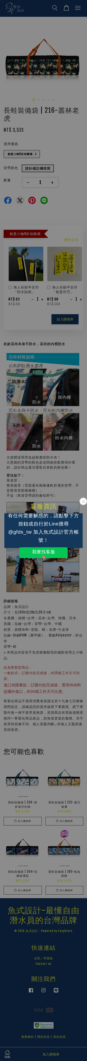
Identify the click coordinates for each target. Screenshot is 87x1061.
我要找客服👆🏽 (43, 553)
